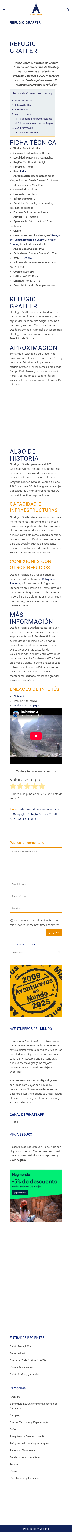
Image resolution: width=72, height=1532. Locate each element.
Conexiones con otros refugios (34, 123)
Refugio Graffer (21, 105)
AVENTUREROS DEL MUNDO (31, 1029)
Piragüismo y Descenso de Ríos (28, 1436)
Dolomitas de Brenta (32, 809)
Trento (32, 818)
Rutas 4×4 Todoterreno (23, 1450)
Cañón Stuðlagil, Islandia (24, 1374)
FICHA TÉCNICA (22, 100)
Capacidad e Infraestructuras (33, 118)
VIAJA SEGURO (21, 1134)
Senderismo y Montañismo (25, 1457)
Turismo (14, 1464)
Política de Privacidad (36, 1528)
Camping (15, 1415)
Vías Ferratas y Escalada (24, 1478)
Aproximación (20, 109)
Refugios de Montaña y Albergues (29, 1443)
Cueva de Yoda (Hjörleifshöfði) (28, 1360)
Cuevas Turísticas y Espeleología (29, 1422)
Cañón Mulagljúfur (20, 1346)
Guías (13, 1429)
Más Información (22, 127)
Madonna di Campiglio (26, 705)
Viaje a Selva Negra (21, 1367)
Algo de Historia (21, 114)
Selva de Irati (17, 1353)
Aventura (15, 1396)
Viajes (13, 1471)
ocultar (47, 93)
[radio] (13, 787)
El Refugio (26, 258)
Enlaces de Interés (27, 132)
